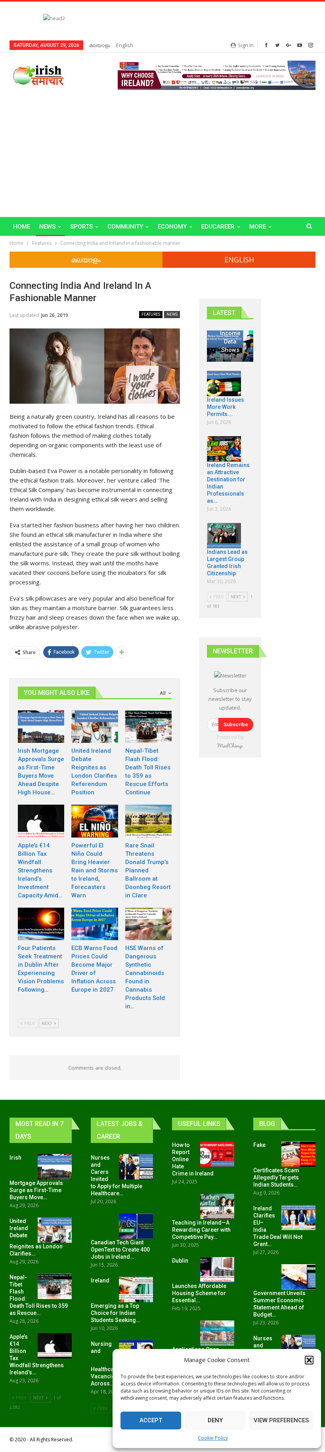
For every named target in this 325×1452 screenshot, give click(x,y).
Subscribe (236, 724)
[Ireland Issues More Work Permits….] (224, 383)
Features (150, 314)
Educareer (218, 226)
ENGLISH (239, 259)
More (257, 226)
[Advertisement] (162, 149)
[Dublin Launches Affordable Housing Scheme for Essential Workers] (217, 1269)
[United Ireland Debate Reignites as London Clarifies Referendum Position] (94, 726)
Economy (172, 226)
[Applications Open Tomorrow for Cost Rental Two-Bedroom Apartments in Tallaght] (217, 1333)
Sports (81, 226)
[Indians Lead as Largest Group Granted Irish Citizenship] (224, 535)
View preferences (281, 1420)
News (47, 226)
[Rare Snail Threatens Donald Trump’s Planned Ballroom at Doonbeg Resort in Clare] (148, 821)
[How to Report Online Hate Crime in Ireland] (217, 1154)
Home (21, 226)
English (124, 45)
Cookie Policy (213, 1438)
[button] (309, 1360)
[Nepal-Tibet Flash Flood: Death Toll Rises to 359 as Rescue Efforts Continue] (148, 726)
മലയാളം (99, 45)
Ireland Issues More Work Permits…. (225, 407)
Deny (215, 1420)
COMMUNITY (125, 226)
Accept (151, 1420)
